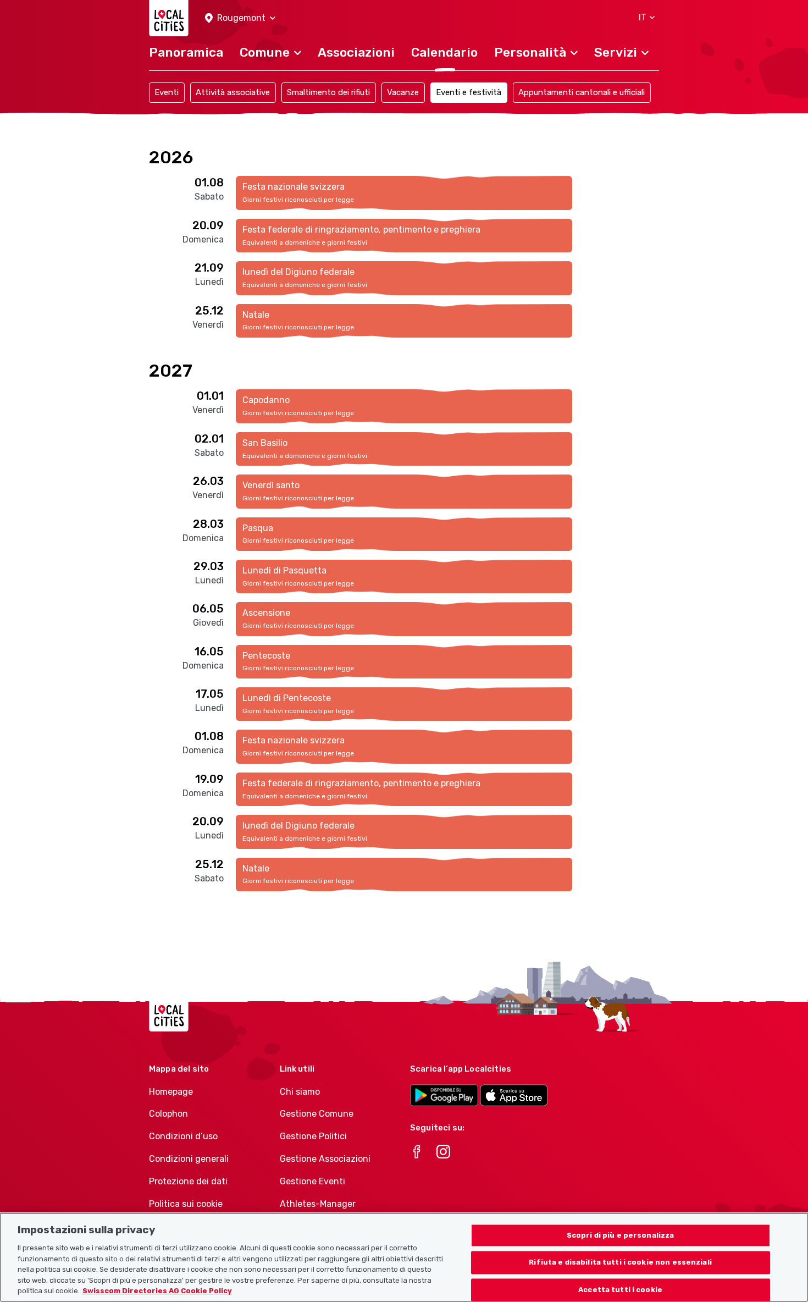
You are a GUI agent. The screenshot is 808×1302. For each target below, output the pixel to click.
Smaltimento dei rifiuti (328, 92)
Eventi (166, 92)
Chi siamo (300, 1091)
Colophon (168, 1113)
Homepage (171, 1091)
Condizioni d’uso (183, 1136)
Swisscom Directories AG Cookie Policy (157, 1291)
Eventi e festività (468, 92)
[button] (240, 18)
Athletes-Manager (318, 1204)
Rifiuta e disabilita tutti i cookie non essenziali (620, 1263)
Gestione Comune (316, 1113)
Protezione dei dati (188, 1181)
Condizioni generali (189, 1159)
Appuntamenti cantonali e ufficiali (581, 92)
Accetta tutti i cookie (620, 1290)
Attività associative (233, 92)
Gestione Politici (313, 1136)
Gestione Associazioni (325, 1159)
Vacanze (403, 92)
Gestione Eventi (312, 1181)
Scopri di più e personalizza (620, 1235)
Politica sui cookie (186, 1204)
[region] (404, 1257)
